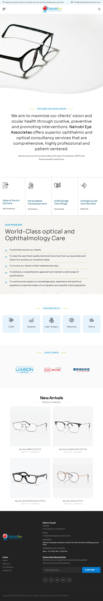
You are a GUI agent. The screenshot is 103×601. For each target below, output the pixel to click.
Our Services (8, 567)
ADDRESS (47, 540)
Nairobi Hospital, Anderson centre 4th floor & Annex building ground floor (34, 2)
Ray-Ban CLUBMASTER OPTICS (73, 449)
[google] (63, 580)
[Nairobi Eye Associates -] (52, 9)
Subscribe (90, 570)
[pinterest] (69, 580)
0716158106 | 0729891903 (54, 529)
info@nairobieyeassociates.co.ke (56, 536)
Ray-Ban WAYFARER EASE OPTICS (30, 501)
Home (5, 561)
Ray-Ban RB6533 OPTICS (30, 449)
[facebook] (45, 580)
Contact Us (7, 571)
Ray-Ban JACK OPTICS (73, 501)
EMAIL (45, 533)
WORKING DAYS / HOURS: (54, 548)
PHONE (46, 526)
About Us (6, 564)
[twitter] (51, 580)
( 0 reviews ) (35, 452)
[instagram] (57, 580)
